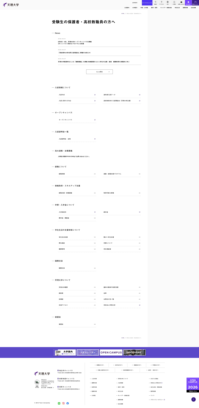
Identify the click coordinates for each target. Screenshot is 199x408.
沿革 (105, 293)
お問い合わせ (181, 4)
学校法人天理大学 (109, 305)
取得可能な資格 (109, 193)
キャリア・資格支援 (166, 7)
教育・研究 (154, 7)
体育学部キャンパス (67, 378)
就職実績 (62, 174)
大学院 (94, 395)
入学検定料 (62, 212)
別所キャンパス (65, 387)
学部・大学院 (144, 7)
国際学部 (94, 382)
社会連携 (193, 7)
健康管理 (62, 249)
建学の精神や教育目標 (111, 287)
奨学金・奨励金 (64, 218)
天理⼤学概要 (63, 287)
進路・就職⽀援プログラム (112, 174)
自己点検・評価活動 (156, 387)
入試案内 (126, 7)
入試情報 (120, 382)
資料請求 (188, 4)
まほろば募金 (154, 378)
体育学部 (94, 387)
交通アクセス (63, 305)
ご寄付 (174, 4)
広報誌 (61, 299)
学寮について (108, 243)
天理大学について (123, 378)
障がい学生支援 (109, 237)
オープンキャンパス (147, 2)
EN (168, 4)
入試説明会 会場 (65, 139)
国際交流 (62, 268)
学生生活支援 (63, 237)
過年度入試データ (109, 94)
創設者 (61, 293)
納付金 (106, 212)
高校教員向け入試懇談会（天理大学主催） (118, 100)
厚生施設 (62, 243)
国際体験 (185, 7)
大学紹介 (134, 7)
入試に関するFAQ (65, 100)
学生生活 (177, 7)
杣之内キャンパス (66, 370)
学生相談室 (107, 249)
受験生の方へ (195, 4)
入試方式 (62, 94)
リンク (152, 395)
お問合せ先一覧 (109, 299)
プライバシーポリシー (157, 399)
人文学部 (94, 378)
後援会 (61, 324)
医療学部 (94, 391)
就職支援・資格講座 (65, 193)
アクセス (161, 4)
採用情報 (153, 391)
